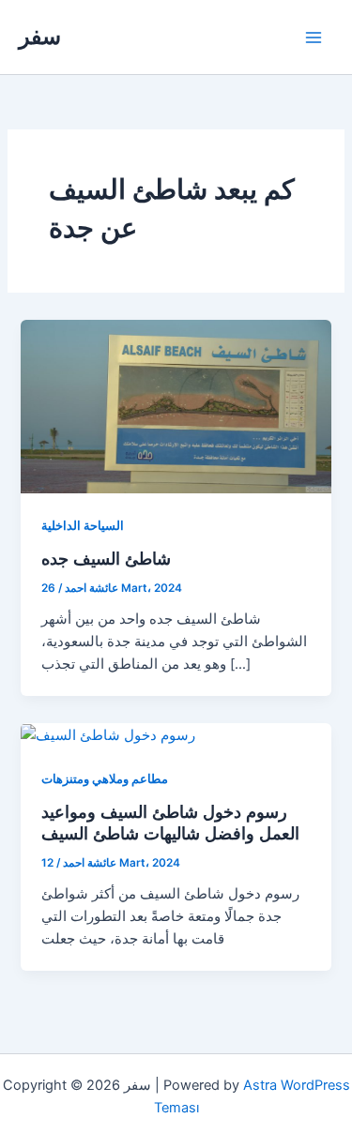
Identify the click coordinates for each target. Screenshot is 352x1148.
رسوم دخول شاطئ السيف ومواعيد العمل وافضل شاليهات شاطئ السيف (170, 822)
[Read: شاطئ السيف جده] (175, 406)
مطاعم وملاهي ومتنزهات (104, 779)
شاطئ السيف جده (106, 558)
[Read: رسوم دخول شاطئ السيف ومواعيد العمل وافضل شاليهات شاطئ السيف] (108, 734)
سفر (40, 36)
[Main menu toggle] (313, 37)
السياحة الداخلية (82, 526)
